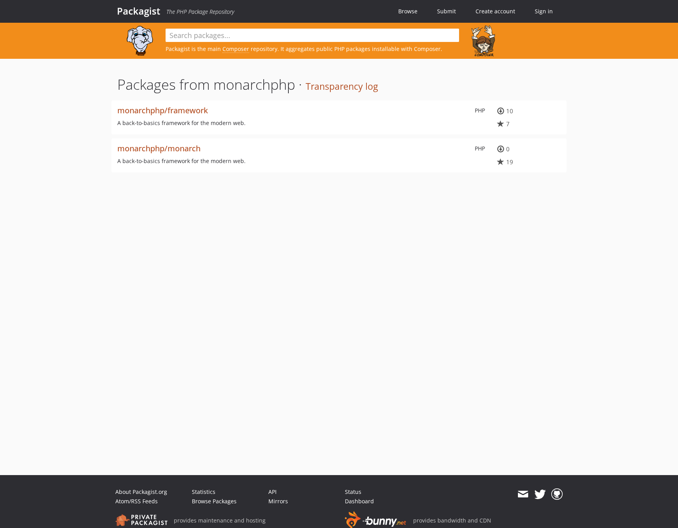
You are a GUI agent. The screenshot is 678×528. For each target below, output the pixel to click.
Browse (407, 11)
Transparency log (342, 86)
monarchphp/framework (162, 110)
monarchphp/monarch (158, 148)
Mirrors (278, 501)
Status (353, 491)
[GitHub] (557, 494)
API (272, 491)
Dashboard (359, 501)
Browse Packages (214, 501)
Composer (235, 49)
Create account (495, 11)
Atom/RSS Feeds (136, 501)
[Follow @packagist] (540, 494)
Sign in (544, 11)
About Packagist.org (141, 491)
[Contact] (523, 494)
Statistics (203, 491)
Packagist (138, 11)
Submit (446, 11)
